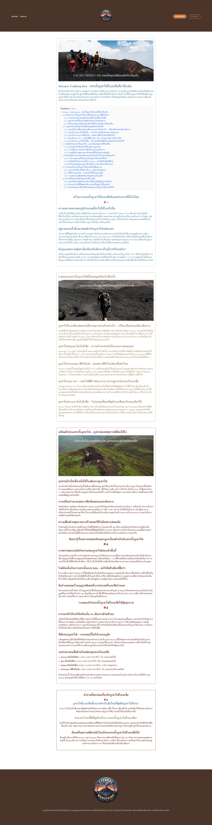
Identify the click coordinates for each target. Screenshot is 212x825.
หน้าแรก (15, 16)
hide (72, 109)
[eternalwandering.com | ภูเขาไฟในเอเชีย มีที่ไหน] (106, 16)
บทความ (23, 16)
